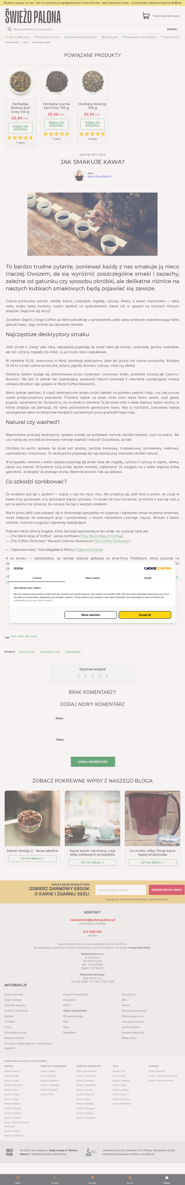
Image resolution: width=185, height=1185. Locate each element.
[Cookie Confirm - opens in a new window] (157, 568)
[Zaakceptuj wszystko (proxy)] (145, 615)
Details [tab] (148, 578)
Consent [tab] (37, 578)
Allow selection (90, 614)
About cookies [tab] (92, 578)
